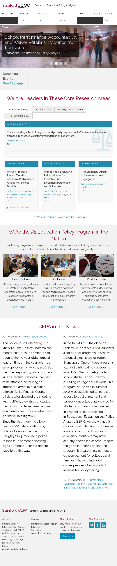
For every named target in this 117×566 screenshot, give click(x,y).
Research (7, 14)
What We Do (42, 17)
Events (97, 14)
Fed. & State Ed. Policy (17, 109)
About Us (108, 17)
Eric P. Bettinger (51, 191)
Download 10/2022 (19, 208)
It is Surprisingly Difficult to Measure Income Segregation (94, 175)
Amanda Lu (65, 191)
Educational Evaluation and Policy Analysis (32, 53)
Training (83, 14)
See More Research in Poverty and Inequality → (58, 217)
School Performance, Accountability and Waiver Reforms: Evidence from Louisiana (41, 42)
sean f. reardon (20, 197)
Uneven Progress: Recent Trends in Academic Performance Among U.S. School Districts (20, 179)
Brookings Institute (92, 336)
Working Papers (62, 17)
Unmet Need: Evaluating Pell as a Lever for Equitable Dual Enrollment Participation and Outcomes (58, 179)
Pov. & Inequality (43, 109)
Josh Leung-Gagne (89, 184)
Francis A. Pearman (16, 141)
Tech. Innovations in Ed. (18, 115)
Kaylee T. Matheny (15, 191)
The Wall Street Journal (34, 336)
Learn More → (20, 306)
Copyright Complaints (41, 533)
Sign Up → (67, 535)
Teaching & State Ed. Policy (70, 109)
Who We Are (24, 17)
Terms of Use (37, 530)
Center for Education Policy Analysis (54, 5)
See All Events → (15, 83)
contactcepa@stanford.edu (14, 549)
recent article (78, 412)
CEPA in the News (59, 326)
